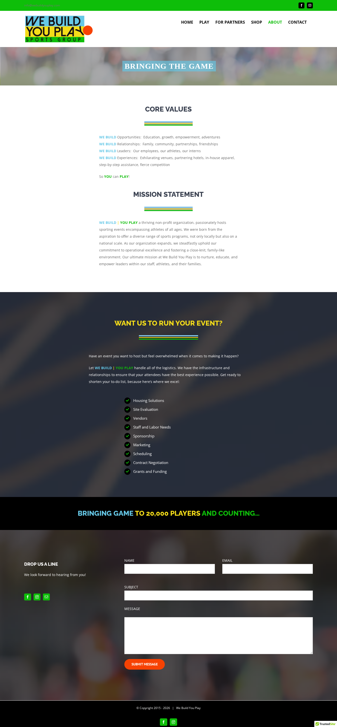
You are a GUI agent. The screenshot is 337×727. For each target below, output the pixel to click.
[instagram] (37, 597)
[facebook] (27, 597)
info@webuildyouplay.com (42, 5)
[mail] (46, 597)
